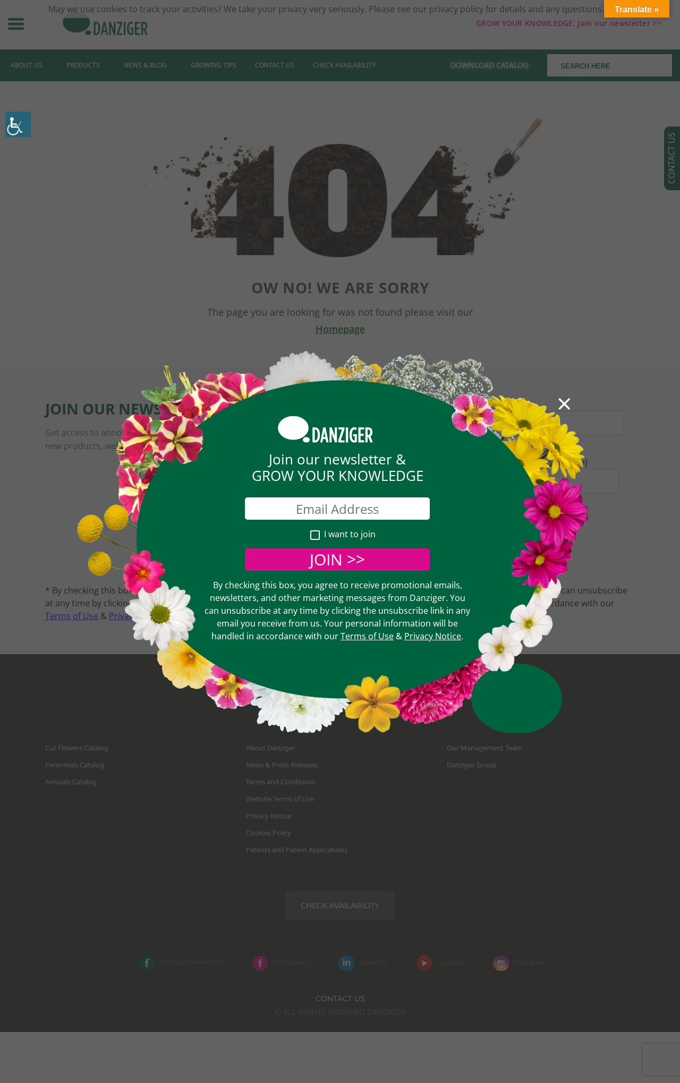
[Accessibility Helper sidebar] (18, 124)
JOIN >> (337, 559)
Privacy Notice (432, 636)
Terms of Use (367, 636)
